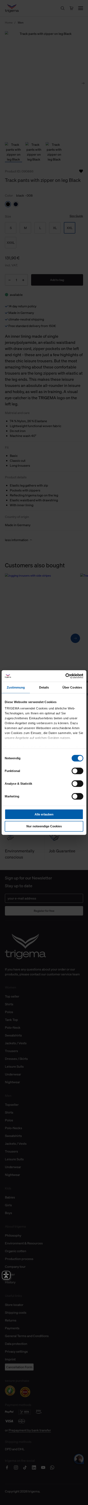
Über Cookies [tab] (72, 687)
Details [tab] (44, 687)
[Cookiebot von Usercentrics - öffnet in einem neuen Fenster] (65, 676)
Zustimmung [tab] (16, 687)
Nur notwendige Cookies (44, 826)
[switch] (77, 770)
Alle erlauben (44, 814)
